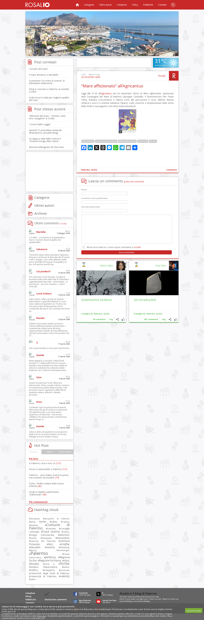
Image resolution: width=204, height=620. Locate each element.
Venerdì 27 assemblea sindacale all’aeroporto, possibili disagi (45, 131)
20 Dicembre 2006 (90, 77)
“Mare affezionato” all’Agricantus (112, 86)
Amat (32, 521)
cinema (34, 525)
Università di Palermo (43, 576)
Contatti (162, 4)
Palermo (85, 169)
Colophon (122, 4)
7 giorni (49, 451)
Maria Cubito (106, 265)
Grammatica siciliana (96, 300)
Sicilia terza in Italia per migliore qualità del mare (49, 99)
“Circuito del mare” (38, 68)
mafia (65, 544)
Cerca (173, 5)
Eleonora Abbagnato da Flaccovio (46, 147)
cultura (66, 532)
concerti (51, 528)
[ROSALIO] (38, 5)
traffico (34, 570)
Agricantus (106, 93)
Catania (65, 521)
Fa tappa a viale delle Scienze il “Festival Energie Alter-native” (45, 140)
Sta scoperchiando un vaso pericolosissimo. (49, 348)
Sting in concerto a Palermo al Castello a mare (49, 90)
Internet (34, 541)
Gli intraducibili (145, 300)
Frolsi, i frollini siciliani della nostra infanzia (46, 485)
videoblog (146, 601)
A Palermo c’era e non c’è (45, 463)
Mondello (35, 547)
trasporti (49, 570)
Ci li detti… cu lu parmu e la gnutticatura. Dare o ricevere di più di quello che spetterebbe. (47, 240)
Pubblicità (148, 4)
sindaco (34, 566)
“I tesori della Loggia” (40, 124)
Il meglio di (139, 313)
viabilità (64, 576)
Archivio (40, 213)
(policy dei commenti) (134, 181)
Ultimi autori (105, 4)
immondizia (63, 537)
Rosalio (162, 75)
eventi (33, 538)
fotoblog (128, 601)
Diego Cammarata (42, 534)
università (64, 570)
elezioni (64, 535)
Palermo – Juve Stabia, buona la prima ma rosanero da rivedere (48, 476)
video (33, 579)
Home (77, 5)
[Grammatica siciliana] (101, 283)
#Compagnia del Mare (106, 141)
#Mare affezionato (127, 141)
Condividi (170, 319)
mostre (50, 547)
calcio (54, 521)
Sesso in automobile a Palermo (48, 469)
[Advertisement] (102, 33)
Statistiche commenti (56, 599)
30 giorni (33, 451)
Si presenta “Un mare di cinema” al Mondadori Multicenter (47, 82)
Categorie (89, 4)
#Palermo (142, 141)
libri (50, 544)
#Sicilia (153, 141)
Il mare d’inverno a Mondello (43, 74)
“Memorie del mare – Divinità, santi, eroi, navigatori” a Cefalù (47, 117)
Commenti (171, 169)
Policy (135, 4)
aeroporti (34, 518)
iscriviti (137, 247)
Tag (163, 319)
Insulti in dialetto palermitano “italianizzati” (44, 493)
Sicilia (94, 169)
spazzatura (51, 566)
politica (50, 557)
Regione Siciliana (50, 560)
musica (64, 547)
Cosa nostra (50, 531)
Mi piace (175, 319)
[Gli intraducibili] (153, 283)
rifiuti (66, 560)
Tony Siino (160, 265)
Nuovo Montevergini (49, 550)
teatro (66, 567)
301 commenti (151, 319)
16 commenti (99, 319)
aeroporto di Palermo (56, 518)
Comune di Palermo (49, 526)
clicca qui (41, 615)
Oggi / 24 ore (65, 451)
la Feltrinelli (49, 541)
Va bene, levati (193, 610)
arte (43, 521)
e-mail (159, 599)
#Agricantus (87, 141)
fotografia (46, 538)
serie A (49, 564)
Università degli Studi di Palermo (49, 573)
